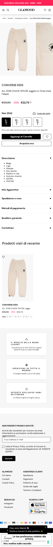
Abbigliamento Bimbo (21, 18)
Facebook (8, 507)
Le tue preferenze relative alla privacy (29, 537)
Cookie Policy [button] (8, 482)
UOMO (39, 3)
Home (4, 18)
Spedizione (28, 475)
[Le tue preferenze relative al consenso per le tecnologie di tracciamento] (48, 542)
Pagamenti (28, 479)
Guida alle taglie (30, 486)
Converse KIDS (12, 85)
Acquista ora (26, 144)
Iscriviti (8, 458)
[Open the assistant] (8, 539)
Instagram (8, 503)
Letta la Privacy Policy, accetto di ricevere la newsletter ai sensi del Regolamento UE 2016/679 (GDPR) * (27, 449)
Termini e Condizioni (32, 490)
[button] (6, 122)
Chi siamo (6, 475)
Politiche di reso (30, 482)
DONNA (32, 3)
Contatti (5, 479)
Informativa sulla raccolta (17, 543)
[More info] (31, 102)
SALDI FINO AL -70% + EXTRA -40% (16, 3)
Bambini (10, 18)
